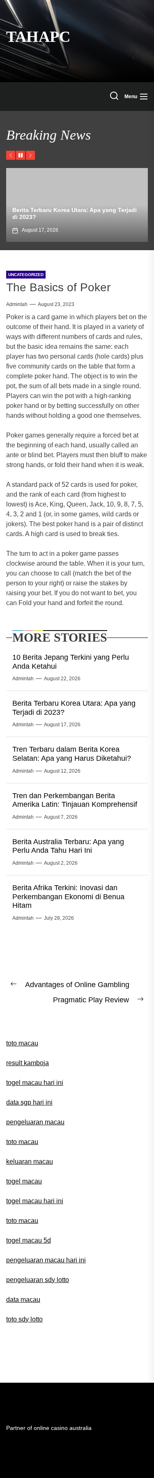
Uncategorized (26, 274)
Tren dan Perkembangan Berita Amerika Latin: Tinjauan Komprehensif (74, 800)
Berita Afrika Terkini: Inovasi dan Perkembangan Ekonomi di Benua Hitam (68, 896)
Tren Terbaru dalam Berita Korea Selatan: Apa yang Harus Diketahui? (71, 753)
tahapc (38, 36)
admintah (17, 304)
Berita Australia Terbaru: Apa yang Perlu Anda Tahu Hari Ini (68, 846)
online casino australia (63, 1428)
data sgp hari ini (29, 1102)
